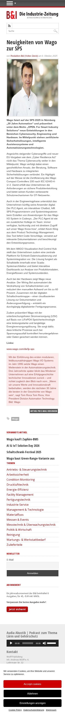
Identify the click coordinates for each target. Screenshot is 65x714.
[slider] (52, 643)
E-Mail (10, 559)
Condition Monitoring (21, 479)
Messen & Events (18, 520)
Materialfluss (15, 515)
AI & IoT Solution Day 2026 (23, 445)
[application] (33, 643)
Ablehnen (32, 693)
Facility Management (20, 495)
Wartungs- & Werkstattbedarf (26, 540)
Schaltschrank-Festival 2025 (24, 452)
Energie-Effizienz (18, 489)
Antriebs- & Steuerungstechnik (27, 469)
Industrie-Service (18, 505)
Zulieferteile (14, 545)
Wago (15, 418)
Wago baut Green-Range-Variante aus (31, 458)
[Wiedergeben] (11, 643)
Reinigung (13, 535)
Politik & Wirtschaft (19, 530)
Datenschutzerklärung (33, 710)
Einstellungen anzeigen (33, 703)
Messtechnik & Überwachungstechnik (31, 525)
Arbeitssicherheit (18, 474)
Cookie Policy (15, 710)
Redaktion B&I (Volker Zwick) (24, 56)
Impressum (51, 710)
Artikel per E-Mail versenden (43, 411)
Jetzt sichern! (17, 609)
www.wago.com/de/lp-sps (20, 349)
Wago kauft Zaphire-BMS (22, 439)
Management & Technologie (25, 510)
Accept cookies (32, 684)
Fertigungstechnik (18, 500)
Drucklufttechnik (17, 484)
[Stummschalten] (44, 643)
